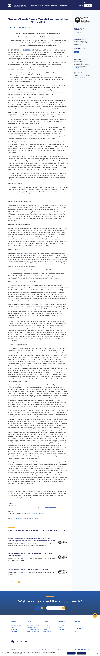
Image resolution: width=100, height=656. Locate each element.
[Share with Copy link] (26, 28)
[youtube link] (82, 649)
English (77, 52)
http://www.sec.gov (37, 307)
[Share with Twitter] (17, 28)
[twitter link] (75, 650)
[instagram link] (88, 650)
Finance (37, 518)
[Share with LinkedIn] (14, 28)
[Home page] (17, 5)
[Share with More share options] (29, 28)
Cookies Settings (71, 653)
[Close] (97, 653)
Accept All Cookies (81, 653)
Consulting (19, 518)
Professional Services (28, 518)
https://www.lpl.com (23, 253)
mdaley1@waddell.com (50, 507)
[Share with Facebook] (20, 28)
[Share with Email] (23, 28)
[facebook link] (85, 650)
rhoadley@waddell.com (39, 513)
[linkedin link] (79, 650)
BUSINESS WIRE (28, 50)
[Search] (84, 2)
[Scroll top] (95, 615)
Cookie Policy (20, 653)
